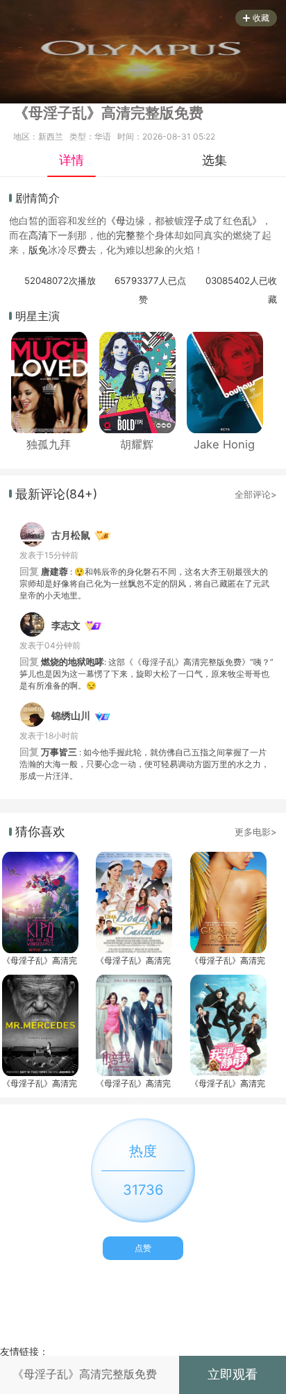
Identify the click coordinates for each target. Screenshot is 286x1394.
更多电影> (256, 831)
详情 (71, 160)
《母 (116, 220)
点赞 (143, 1248)
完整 (125, 235)
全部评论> (256, 494)
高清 (38, 235)
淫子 (193, 220)
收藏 (261, 17)
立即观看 (233, 1374)
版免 (38, 249)
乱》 (252, 220)
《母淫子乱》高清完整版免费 (39, 960)
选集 (214, 160)
